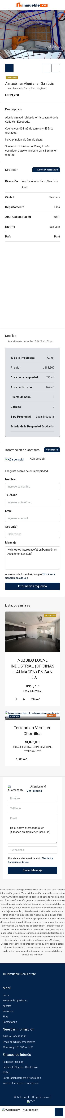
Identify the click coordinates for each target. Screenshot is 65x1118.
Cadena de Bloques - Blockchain (20, 1067)
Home (6, 995)
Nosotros (8, 1011)
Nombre (10, 479)
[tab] (9, 68)
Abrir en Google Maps (47, 170)
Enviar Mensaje (32, 870)
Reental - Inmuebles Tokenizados (20, 1083)
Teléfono (11, 495)
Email (8, 511)
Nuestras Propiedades (15, 1000)
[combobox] (32, 534)
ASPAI (6, 1072)
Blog (5, 1016)
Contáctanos (10, 1022)
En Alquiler (12, 78)
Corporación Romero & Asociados (22, 1077)
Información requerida (32, 586)
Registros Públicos (13, 1061)
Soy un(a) (11, 526)
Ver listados (52, 450)
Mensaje (10, 542)
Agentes (7, 1006)
